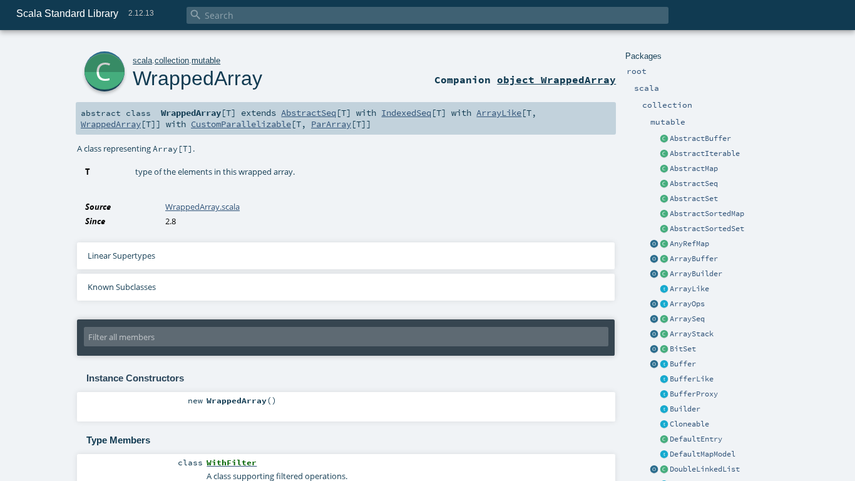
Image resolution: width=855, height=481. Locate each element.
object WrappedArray (556, 79)
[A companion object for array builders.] (654, 274)
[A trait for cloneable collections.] (664, 425)
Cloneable (689, 424)
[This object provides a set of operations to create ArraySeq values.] (654, 319)
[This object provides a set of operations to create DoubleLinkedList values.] (654, 470)
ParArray (331, 124)
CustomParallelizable (241, 124)
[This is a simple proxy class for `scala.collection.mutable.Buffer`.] (664, 395)
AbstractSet (694, 198)
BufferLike (692, 379)
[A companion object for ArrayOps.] (654, 304)
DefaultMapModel (702, 454)
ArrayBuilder (696, 273)
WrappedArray (197, 78)
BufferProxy (694, 394)
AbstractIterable (705, 153)
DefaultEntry (696, 439)
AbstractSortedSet (707, 228)
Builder (685, 409)
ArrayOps (687, 303)
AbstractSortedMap (707, 213)
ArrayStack (692, 333)
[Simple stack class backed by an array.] (664, 334)
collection (172, 60)
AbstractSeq (694, 183)
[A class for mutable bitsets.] (664, 349)
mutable (206, 60)
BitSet (683, 348)
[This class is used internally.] (664, 455)
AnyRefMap (689, 243)
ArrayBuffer (694, 258)
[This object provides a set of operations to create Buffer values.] (654, 364)
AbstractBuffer (700, 138)
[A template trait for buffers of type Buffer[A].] (664, 380)
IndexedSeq (406, 112)
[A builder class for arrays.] (664, 274)
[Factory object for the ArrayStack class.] (654, 334)
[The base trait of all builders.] (664, 410)
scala (142, 60)
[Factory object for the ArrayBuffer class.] (654, 259)
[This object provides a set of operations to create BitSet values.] (654, 349)
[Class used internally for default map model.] (664, 440)
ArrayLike (689, 288)
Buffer (683, 363)
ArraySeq (687, 318)
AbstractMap (694, 168)
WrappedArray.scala (202, 206)
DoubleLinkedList (705, 469)
